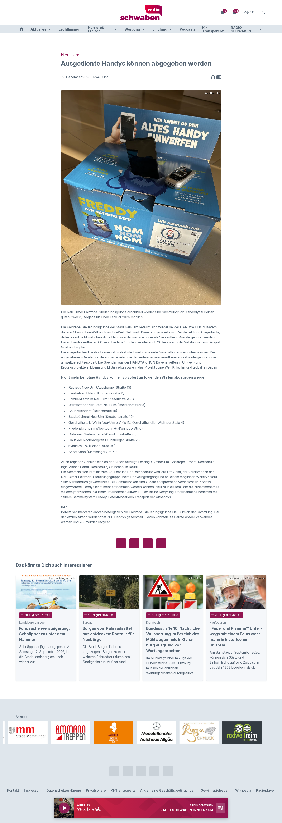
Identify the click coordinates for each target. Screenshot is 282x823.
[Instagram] (28, 12)
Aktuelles (38, 29)
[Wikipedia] (53, 12)
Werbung (132, 29)
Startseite (21, 29)
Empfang (159, 29)
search (263, 12)
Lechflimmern (70, 29)
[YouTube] (37, 12)
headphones (212, 76)
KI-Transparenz (213, 29)
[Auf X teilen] (134, 543)
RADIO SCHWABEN (241, 29)
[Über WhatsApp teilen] (148, 543)
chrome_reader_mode (218, 76)
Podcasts (188, 29)
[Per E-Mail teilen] (161, 543)
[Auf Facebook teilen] (121, 543)
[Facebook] (20, 12)
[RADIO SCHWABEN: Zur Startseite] (141, 12)
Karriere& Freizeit (96, 29)
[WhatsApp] (45, 12)
